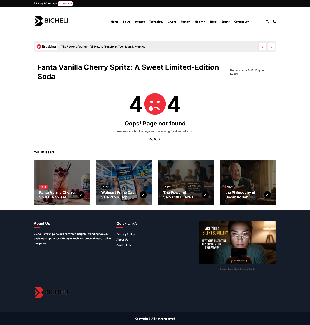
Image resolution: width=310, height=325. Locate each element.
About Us (122, 239)
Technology (156, 21)
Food (43, 186)
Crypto (172, 21)
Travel (213, 21)
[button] (271, 46)
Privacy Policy (125, 234)
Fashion (185, 21)
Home (114, 21)
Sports (225, 21)
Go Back (155, 139)
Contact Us (240, 21)
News (126, 21)
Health (199, 21)
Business (139, 21)
